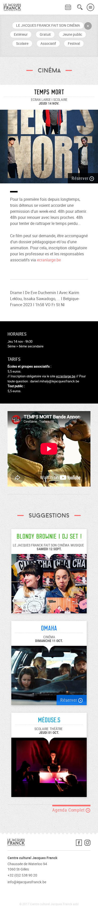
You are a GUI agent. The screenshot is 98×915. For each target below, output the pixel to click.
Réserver (80, 178)
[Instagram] (87, 844)
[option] (49, 144)
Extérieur (21, 34)
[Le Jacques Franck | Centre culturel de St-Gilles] (10, 7)
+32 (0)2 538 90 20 (22, 875)
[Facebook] (80, 844)
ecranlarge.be (49, 260)
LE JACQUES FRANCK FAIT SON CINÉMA (48, 25)
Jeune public (72, 34)
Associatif (48, 43)
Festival (74, 43)
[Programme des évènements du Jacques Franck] (68, 7)
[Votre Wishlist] (59, 4)
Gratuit (45, 34)
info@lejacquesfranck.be (27, 882)
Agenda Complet (69, 810)
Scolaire (22, 43)
